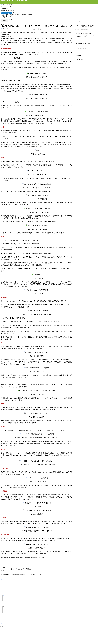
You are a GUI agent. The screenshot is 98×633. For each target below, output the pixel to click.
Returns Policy (70, 585)
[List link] (12, 600)
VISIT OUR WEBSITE (8, 19)
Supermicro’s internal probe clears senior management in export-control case (84, 44)
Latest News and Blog (56, 591)
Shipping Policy (70, 582)
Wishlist (85, 594)
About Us (52, 582)
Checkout (85, 588)
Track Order (86, 591)
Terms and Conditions (72, 594)
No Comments (86, 29)
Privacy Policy (70, 591)
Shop (84, 585)
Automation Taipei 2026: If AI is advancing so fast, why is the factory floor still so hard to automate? (86, 35)
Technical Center (54, 588)
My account (86, 582)
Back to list (4, 571)
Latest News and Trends (36, 22)
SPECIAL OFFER (7, 16)
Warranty (68, 588)
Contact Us (53, 585)
